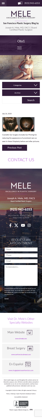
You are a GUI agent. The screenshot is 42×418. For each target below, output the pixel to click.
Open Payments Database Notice (25, 393)
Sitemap (13, 393)
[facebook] (11, 226)
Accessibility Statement (21, 397)
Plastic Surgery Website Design (18, 410)
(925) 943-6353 (21, 209)
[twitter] (17, 226)
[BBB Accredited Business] (21, 404)
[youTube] (24, 226)
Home (19, 47)
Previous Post (15, 148)
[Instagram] (30, 226)
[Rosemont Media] (31, 410)
